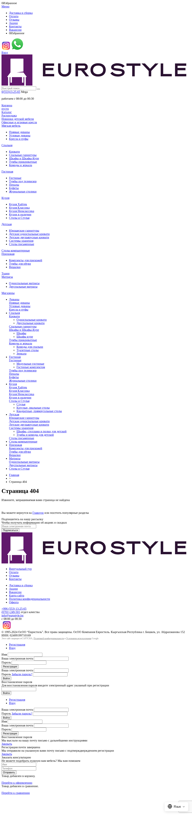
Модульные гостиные (30, 363)
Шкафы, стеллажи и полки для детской (41, 431)
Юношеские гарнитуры (24, 230)
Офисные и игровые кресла (19, 122)
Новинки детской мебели (18, 119)
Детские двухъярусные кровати (29, 237)
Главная (14, 475)
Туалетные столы (27, 350)
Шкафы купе (24, 336)
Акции (13, 23)
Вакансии (15, 29)
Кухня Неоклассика (21, 211)
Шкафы (21, 333)
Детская (7, 224)
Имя (4, 654)
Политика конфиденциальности (29, 598)
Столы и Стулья (19, 217)
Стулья (20, 404)
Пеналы (14, 184)
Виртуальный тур (20, 568)
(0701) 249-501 (11, 612)
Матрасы (7, 276)
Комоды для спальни (29, 346)
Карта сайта (16, 595)
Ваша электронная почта (17, 658)
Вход (5, 52)
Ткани (6, 273)
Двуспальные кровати (30, 323)
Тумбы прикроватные (23, 161)
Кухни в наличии (20, 214)
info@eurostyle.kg (12, 615)
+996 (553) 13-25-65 (14, 608)
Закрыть (7, 743)
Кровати (14, 151)
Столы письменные (21, 244)
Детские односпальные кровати (29, 234)
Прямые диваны (19, 132)
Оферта (14, 602)
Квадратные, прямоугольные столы (39, 411)
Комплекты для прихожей (25, 260)
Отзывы (14, 19)
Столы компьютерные (16, 250)
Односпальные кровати (31, 319)
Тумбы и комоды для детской (35, 434)
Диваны (14, 299)
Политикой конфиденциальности (49, 638)
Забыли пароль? (22, 674)
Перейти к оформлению (17, 782)
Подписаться (10, 530)
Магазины (8, 293)
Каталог (7, 112)
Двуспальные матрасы (23, 286)
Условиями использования (78, 638)
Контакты (15, 26)
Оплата (13, 16)
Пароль (6, 662)
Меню (5, 6)
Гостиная (7, 171)
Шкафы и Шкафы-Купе (24, 158)
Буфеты (14, 188)
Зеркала (21, 353)
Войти (6, 678)
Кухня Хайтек (18, 204)
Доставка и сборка (21, 12)
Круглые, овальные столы (33, 407)
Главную (38, 512)
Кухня (5, 197)
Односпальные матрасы (24, 283)
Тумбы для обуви (20, 263)
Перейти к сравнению (16, 793)
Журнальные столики (23, 191)
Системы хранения (21, 240)
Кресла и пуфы (18, 138)
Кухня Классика (19, 207)
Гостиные (15, 178)
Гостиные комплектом (30, 367)
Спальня (7, 145)
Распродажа (9, 115)
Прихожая (8, 253)
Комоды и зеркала (20, 165)
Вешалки (15, 267)
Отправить (9, 772)
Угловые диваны (19, 135)
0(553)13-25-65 (11, 91)
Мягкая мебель (11, 125)
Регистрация (17, 644)
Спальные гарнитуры (23, 155)
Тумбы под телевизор (23, 181)
